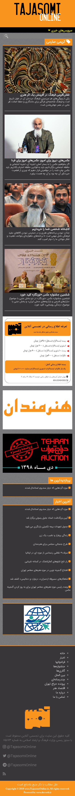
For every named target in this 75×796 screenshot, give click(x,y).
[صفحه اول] (37, 11)
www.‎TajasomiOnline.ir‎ (37, 788)
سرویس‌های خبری (61, 31)
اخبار (62, 657)
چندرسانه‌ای (58, 679)
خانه (62, 653)
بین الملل (60, 675)
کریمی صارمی (56, 42)
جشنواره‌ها (59, 666)
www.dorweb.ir (44, 792)
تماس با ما (59, 697)
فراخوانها (60, 662)
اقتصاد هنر (59, 688)
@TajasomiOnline (21, 747)
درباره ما (60, 692)
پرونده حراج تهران (55, 684)
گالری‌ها (60, 670)
